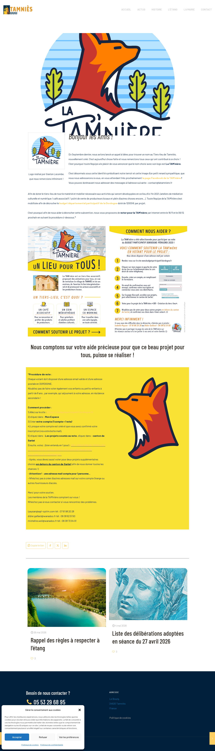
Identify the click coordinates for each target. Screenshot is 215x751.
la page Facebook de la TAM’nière (161, 177)
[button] (79, 709)
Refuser (43, 737)
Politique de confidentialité (51, 745)
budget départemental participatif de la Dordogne (88, 203)
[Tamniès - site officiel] (18, 9)
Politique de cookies (30, 745)
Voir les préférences (69, 737)
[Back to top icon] (200, 744)
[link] (67, 281)
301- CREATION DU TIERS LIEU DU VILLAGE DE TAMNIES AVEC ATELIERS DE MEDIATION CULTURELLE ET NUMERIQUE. (66, 450)
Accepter (17, 737)
